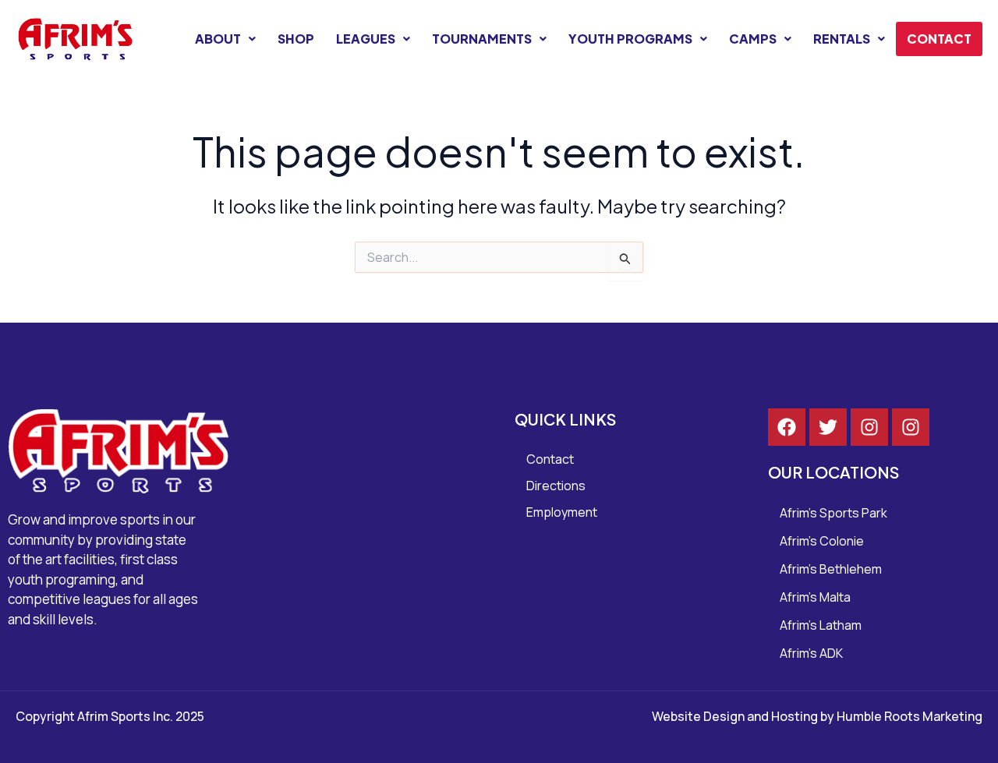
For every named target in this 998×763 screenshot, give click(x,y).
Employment (561, 512)
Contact (939, 38)
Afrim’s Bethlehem (831, 569)
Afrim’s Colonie (822, 540)
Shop (296, 38)
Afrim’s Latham (821, 625)
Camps (753, 38)
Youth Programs (630, 38)
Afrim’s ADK (811, 653)
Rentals (841, 38)
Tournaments (482, 38)
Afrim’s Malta (815, 597)
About (218, 38)
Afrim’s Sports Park (833, 512)
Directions (556, 485)
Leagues (365, 38)
